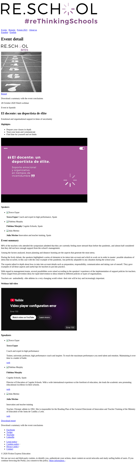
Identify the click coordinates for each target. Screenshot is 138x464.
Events (4, 30)
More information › (57, 460)
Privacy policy (12, 446)
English (13, 32)
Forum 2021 (22, 30)
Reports (12, 30)
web (8, 362)
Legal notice (11, 442)
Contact (9, 449)
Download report (8, 421)
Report (4, 94)
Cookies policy (12, 444)
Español (4, 32)
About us (33, 30)
